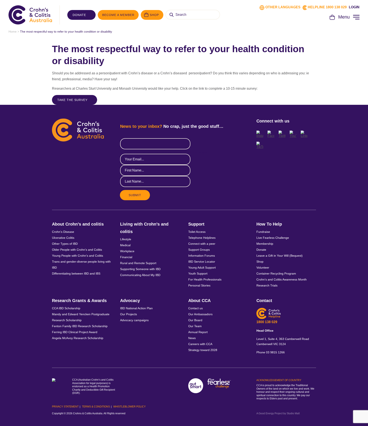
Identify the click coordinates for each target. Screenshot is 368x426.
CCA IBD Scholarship (66, 308)
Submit (135, 195)
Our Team (195, 326)
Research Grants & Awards (79, 300)
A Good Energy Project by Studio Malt (278, 413)
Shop (154, 15)
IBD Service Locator (201, 261)
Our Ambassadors (200, 314)
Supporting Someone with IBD (140, 269)
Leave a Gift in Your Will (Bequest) (279, 255)
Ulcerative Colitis (63, 237)
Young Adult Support (202, 267)
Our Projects (128, 314)
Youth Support (197, 273)
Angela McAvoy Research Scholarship (77, 338)
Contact (264, 300)
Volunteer (262, 267)
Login (354, 7)
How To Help (269, 224)
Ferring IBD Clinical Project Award (74, 332)
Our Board (195, 320)
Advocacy (130, 300)
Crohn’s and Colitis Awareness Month (281, 279)
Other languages (282, 7)
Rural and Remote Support (138, 263)
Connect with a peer (201, 243)
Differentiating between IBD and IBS (76, 273)
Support (196, 224)
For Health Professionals (204, 279)
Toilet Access (197, 231)
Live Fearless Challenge (272, 237)
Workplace (127, 251)
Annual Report (198, 332)
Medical (125, 245)
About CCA (199, 300)
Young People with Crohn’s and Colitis (77, 255)
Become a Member (118, 15)
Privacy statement (65, 406)
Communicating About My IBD (140, 275)
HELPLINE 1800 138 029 (327, 7)
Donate (79, 15)
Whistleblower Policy (129, 406)
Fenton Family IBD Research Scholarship (80, 326)
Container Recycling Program (276, 273)
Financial (126, 257)
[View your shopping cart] (332, 18)
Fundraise (263, 231)
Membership (264, 243)
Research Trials (266, 285)
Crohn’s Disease (63, 231)
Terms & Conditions (96, 406)
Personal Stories (199, 285)
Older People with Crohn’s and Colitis (77, 249)
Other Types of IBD (65, 243)
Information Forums (201, 255)
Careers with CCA (200, 344)
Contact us (195, 308)
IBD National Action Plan (136, 308)
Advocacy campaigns (134, 320)
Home (13, 31)
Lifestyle (125, 239)
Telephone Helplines (202, 237)
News (192, 338)
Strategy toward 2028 (202, 350)
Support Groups (199, 249)
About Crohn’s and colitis (78, 224)
